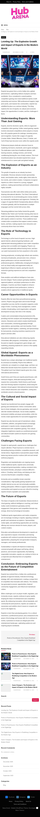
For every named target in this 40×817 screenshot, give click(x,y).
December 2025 (8, 762)
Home (10, 801)
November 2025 (8, 766)
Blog (3, 37)
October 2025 (7, 771)
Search (3, 696)
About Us (8, 2)
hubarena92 (6, 52)
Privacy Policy (17, 2)
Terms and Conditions (28, 2)
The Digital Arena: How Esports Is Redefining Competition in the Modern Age (24, 676)
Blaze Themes (20, 810)
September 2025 (8, 775)
